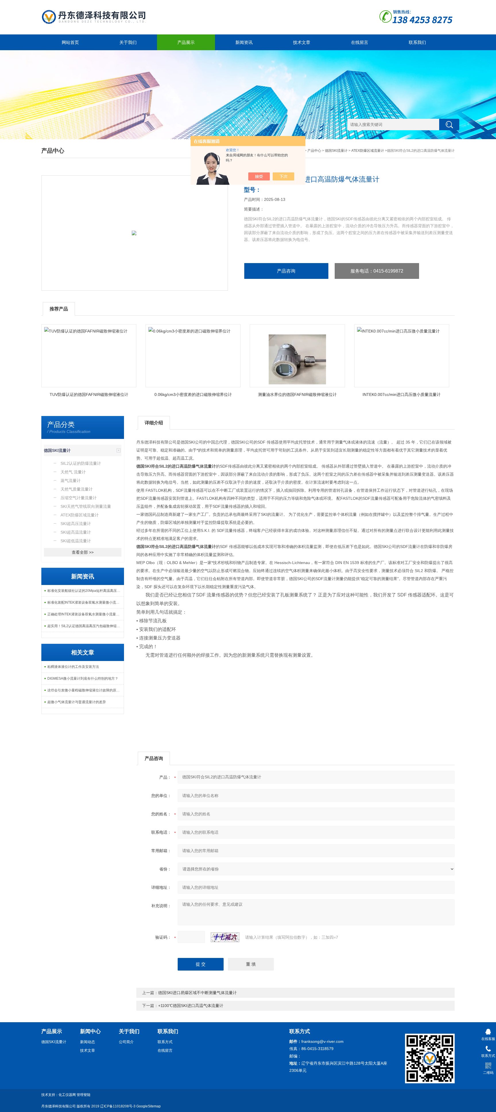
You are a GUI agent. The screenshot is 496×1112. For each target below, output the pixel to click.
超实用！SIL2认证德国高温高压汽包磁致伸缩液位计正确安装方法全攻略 (85, 626)
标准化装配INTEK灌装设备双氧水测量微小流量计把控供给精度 (85, 602)
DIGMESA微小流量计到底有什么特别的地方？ (82, 678)
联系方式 (165, 1042)
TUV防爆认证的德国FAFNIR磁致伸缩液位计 (89, 394)
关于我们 (128, 42)
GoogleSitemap (148, 1106)
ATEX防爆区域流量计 (367, 151)
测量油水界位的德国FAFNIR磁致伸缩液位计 (297, 394)
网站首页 (70, 42)
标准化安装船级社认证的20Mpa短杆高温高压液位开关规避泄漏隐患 (85, 591)
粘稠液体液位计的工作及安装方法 (73, 667)
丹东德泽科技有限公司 (58, 1106)
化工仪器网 (67, 1095)
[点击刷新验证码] (225, 937)
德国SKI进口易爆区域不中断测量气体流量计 (197, 992)
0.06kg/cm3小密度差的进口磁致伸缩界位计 (193, 394)
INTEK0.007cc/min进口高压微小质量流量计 (402, 394)
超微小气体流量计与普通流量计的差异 (76, 702)
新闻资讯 (244, 42)
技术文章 (301, 42)
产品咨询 (286, 271)
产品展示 (186, 42)
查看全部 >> (83, 552)
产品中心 (314, 151)
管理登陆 (83, 1095)
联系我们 (417, 42)
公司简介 (126, 1042)
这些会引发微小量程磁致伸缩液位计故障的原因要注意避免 (85, 690)
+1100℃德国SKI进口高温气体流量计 (190, 1005)
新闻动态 (87, 1042)
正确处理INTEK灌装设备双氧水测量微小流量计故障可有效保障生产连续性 (85, 614)
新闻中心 (90, 1031)
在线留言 (359, 42)
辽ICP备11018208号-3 (117, 1106)
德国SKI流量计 (336, 151)
